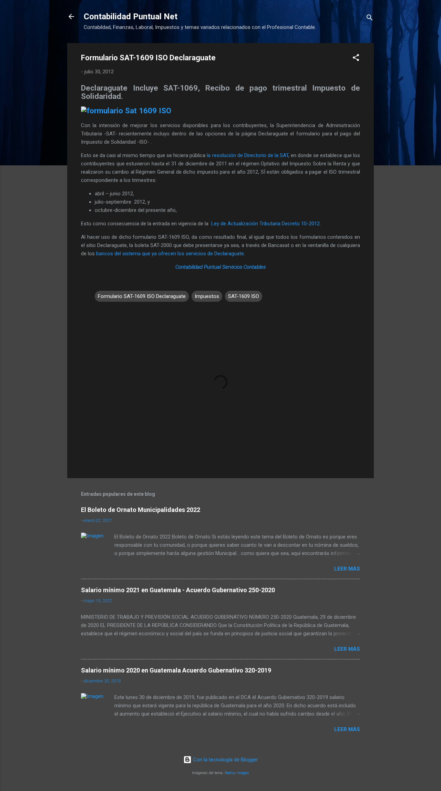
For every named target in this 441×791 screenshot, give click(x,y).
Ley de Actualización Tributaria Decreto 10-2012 (265, 223)
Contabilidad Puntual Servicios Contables (220, 267)
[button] (356, 58)
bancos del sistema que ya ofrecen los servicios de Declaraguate (170, 253)
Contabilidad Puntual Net (130, 16)
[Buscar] (370, 18)
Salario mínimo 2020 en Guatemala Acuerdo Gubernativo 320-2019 (176, 670)
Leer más (347, 569)
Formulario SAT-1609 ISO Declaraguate (142, 296)
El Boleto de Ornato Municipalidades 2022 (140, 509)
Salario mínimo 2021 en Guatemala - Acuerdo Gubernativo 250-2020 (178, 590)
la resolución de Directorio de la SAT (247, 155)
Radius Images (237, 773)
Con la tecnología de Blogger (225, 760)
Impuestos (207, 296)
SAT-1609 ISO (243, 296)
